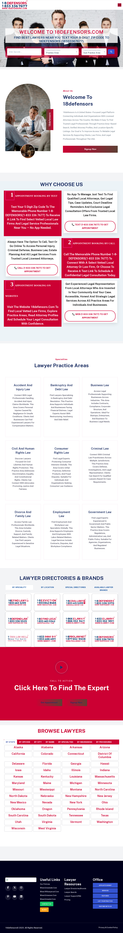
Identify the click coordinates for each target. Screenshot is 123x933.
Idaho (47, 770)
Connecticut (76, 753)
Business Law (100, 385)
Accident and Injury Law (23, 387)
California (18, 753)
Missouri (18, 789)
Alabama (47, 747)
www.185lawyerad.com (49, 892)
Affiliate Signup (105, 885)
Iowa (18, 770)
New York (76, 802)
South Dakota (47, 815)
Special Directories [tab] (75, 587)
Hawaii (104, 763)
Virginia (47, 821)
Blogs (44, 909)
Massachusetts (105, 776)
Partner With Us (105, 906)
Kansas (18, 776)
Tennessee (76, 815)
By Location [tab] (47, 587)
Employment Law (61, 514)
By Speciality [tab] (19, 587)
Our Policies (45, 884)
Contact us (46, 904)
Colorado (47, 753)
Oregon (47, 809)
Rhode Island (104, 809)
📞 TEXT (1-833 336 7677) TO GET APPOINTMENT (90, 226)
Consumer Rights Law (61, 450)
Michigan (76, 783)
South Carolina (18, 815)
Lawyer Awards (70, 892)
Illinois (75, 770)
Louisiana (76, 776)
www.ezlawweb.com (48, 888)
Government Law (99, 512)
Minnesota (105, 783)
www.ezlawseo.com (48, 895)
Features (105, 896)
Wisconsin (18, 828)
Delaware (18, 763)
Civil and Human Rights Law (23, 450)
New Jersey (104, 796)
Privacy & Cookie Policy (108, 927)
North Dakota (18, 796)
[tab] (10, 742)
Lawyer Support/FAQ (72, 896)
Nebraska (47, 796)
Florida (47, 763)
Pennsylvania (76, 809)
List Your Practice (105, 901)
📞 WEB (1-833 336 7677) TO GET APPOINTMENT (90, 316)
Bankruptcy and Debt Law (61, 387)
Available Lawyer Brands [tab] (103, 588)
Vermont (76, 821)
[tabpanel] (61, 620)
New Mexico (18, 802)
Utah (18, 821)
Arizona (105, 747)
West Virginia (47, 828)
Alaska (18, 747)
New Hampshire (75, 796)
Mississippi (47, 789)
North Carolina (105, 789)
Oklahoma (18, 809)
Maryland (18, 783)
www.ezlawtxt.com (48, 899)
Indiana (105, 770)
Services (105, 890)
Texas (105, 815)
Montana (76, 789)
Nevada (47, 802)
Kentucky (47, 776)
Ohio (105, 802)
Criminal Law (100, 448)
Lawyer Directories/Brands (75, 888)
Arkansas (76, 747)
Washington (105, 821)
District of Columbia (105, 755)
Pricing (67, 900)
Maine (47, 783)
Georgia (76, 763)
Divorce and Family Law (23, 514)
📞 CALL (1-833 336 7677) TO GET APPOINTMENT (32, 270)
